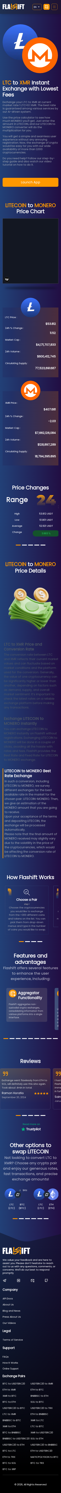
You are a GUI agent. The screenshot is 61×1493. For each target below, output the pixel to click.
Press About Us (12, 1316)
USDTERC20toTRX (42, 1408)
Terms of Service (13, 1339)
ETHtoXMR (9, 1389)
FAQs (6, 1356)
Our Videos (9, 1323)
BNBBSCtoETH (39, 1395)
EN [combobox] (35, 7)
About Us (8, 1304)
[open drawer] (54, 7)
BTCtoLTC (9, 1450)
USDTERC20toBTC (14, 1408)
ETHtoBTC (37, 1389)
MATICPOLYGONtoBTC (44, 1457)
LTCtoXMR (9, 1414)
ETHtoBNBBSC (39, 1414)
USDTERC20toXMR (42, 1383)
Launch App (30, 182)
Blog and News (11, 1310)
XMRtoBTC (9, 1395)
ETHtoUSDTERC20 (41, 1450)
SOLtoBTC (37, 1402)
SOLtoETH (37, 1438)
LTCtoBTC (37, 1426)
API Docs (8, 1298)
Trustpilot (33, 1129)
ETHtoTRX (9, 1457)
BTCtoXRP (9, 1469)
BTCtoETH (9, 1402)
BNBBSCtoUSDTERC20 (16, 1438)
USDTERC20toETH (13, 1444)
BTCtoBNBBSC (12, 1432)
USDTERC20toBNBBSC (44, 1444)
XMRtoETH (9, 1426)
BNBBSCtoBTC (12, 1420)
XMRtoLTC (37, 1420)
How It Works (10, 1362)
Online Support (10, 1368)
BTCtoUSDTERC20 (14, 1383)
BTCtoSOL (9, 1463)
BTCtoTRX (37, 1463)
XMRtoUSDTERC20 (42, 1432)
